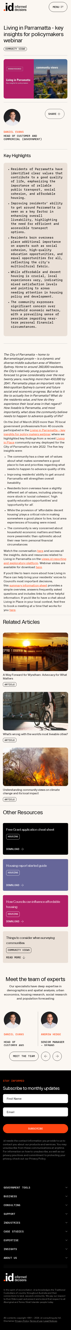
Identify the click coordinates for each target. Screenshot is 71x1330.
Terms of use (36, 1321)
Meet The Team (24, 1056)
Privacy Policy (22, 1321)
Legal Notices (50, 1321)
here (40, 551)
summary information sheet (28, 585)
